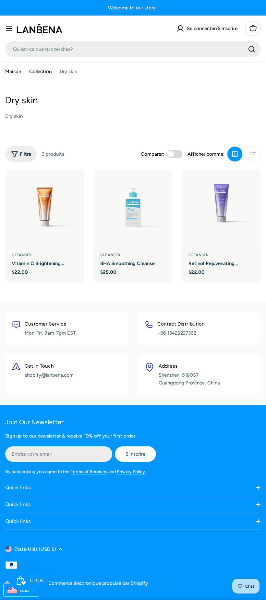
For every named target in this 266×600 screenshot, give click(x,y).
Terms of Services (89, 471)
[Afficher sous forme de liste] (253, 154)
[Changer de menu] (9, 28)
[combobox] (133, 49)
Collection (40, 71)
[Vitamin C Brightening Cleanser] (44, 209)
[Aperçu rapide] (74, 184)
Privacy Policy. (131, 471)
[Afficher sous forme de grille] (235, 154)
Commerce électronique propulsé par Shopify (98, 583)
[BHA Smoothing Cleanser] (133, 209)
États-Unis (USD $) (35, 549)
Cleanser (22, 255)
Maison (13, 71)
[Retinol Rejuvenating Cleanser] (221, 209)
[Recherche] (252, 49)
